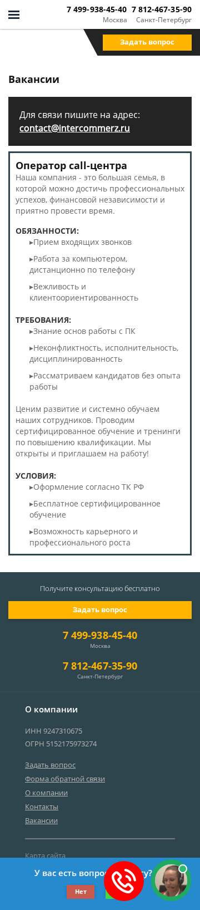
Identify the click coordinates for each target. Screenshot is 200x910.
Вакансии (41, 820)
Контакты (41, 806)
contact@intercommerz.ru (74, 128)
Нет (81, 891)
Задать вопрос (147, 42)
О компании (46, 793)
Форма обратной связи (65, 779)
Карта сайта (45, 855)
